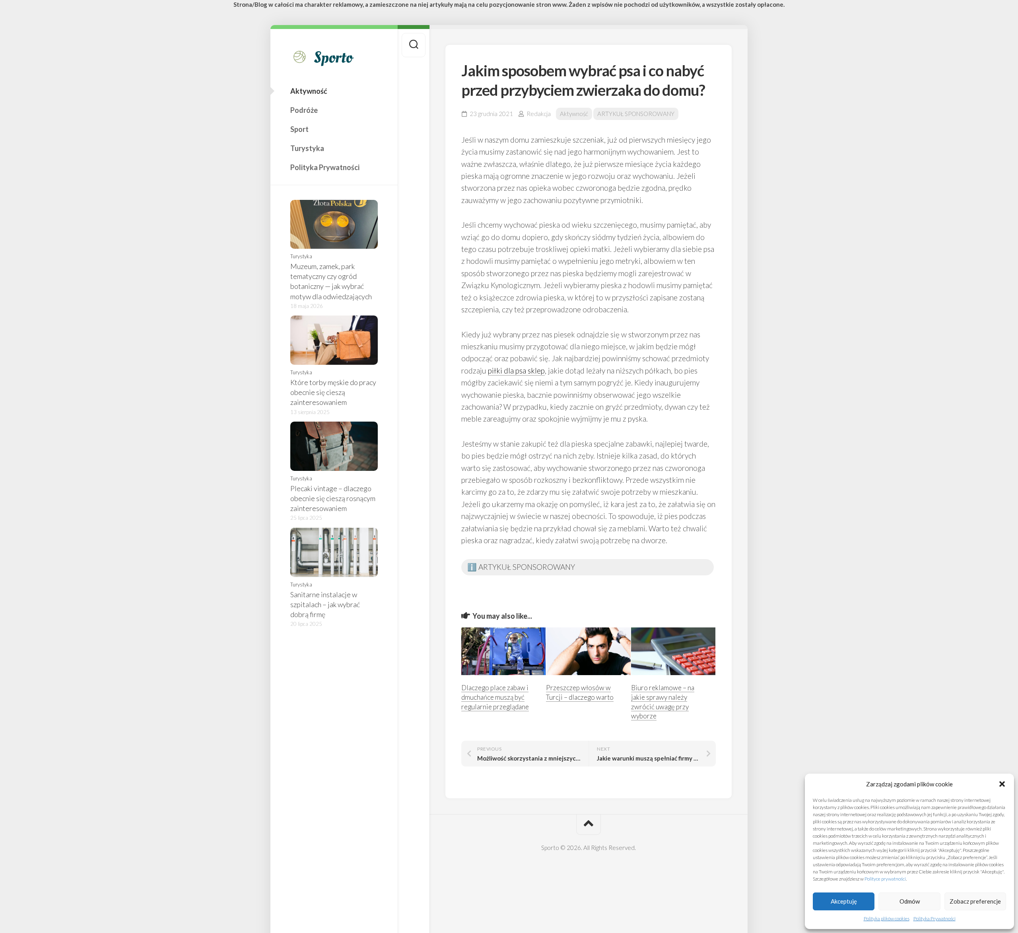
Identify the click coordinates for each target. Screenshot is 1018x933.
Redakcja (538, 113)
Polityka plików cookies (886, 918)
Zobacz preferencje (975, 901)
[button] (1002, 784)
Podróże (304, 110)
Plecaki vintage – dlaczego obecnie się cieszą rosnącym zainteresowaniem (332, 498)
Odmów (909, 901)
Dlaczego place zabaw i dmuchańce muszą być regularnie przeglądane (495, 697)
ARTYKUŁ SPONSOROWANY (635, 113)
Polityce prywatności (885, 879)
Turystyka (307, 148)
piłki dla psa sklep (516, 370)
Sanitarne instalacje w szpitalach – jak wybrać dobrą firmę (325, 604)
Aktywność (308, 91)
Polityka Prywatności (934, 918)
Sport (299, 129)
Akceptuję (844, 901)
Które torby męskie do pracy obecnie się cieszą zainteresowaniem (333, 392)
